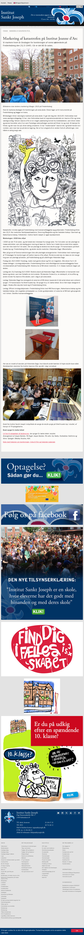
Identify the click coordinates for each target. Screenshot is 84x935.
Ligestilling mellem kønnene (8, 915)
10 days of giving (5, 865)
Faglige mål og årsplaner (28, 850)
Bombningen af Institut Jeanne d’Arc (10, 875)
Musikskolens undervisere (68, 887)
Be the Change (5, 863)
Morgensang (65, 848)
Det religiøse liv (39, 27)
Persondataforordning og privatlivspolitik (11, 917)
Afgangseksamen (26, 865)
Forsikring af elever (47, 863)
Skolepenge (4, 908)
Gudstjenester (66, 854)
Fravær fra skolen (46, 859)
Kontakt (3, 3)
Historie (3, 873)
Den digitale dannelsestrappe (49, 867)
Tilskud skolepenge (6, 912)
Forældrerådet (4, 886)
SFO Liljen (44, 846)
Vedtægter (3, 892)
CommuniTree (4, 861)
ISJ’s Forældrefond (6, 913)
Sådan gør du (4, 904)
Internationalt (53, 27)
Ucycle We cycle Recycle (7, 871)
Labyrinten (3, 857)
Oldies (32, 7)
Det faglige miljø (14, 27)
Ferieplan (44, 869)
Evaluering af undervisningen (29, 846)
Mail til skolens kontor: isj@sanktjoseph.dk (31, 827)
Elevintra (63, 7)
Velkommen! (4, 846)
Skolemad (44, 854)
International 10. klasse (68, 874)
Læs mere (4, 933)
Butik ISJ (44, 877)
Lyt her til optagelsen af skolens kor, (16, 433)
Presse (10, 3)
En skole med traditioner (48, 848)
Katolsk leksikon (66, 863)
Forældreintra (54, 7)
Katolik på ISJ (65, 859)
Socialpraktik (45, 852)
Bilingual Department (22, 3)
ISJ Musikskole (67, 27)
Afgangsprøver (25, 863)
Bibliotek (72, 7)
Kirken (64, 850)
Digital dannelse (46, 865)
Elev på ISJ (27, 27)
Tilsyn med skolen (26, 848)
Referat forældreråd (6, 890)
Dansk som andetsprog (27, 856)
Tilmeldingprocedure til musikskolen (71, 889)
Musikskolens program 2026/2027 (71, 885)
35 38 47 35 (49, 822)
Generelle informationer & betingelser (71, 891)
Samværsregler (46, 856)
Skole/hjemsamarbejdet (48, 850)
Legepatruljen (45, 873)
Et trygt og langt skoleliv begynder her (10, 900)
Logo (2, 856)
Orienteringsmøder (5, 902)
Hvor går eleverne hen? (27, 871)
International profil (67, 876)
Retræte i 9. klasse (67, 861)
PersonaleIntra (42, 7)
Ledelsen (3, 882)
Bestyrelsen (4, 880)
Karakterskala (25, 869)
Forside (5, 31)
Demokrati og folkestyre (7, 894)
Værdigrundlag (5, 850)
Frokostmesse (65, 856)
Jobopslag (3, 896)
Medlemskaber (4, 848)
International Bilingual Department (71, 872)
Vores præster (65, 857)
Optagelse (3, 898)
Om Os (3, 27)
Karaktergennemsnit (27, 867)
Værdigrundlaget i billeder (7, 854)
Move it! (3, 869)
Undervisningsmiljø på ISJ (48, 871)
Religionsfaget (25, 854)
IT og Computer (25, 859)
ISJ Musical (45, 875)
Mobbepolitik (45, 861)
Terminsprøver (25, 861)
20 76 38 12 (49, 825)
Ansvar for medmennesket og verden (10, 859)
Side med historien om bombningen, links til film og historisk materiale (29, 442)
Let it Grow (4, 867)
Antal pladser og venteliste (8, 906)
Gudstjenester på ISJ (67, 852)
